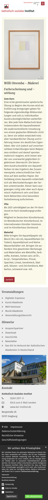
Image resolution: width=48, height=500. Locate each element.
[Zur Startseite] (18, 8)
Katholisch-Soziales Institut (17, 393)
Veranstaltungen (13, 292)
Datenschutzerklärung (29, 471)
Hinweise (8, 322)
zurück (9, 279)
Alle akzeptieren (33, 496)
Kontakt (7, 388)
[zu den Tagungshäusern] (31, 4)
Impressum (5, 474)
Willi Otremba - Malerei (21, 83)
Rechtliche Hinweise (8, 480)
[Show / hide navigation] (43, 3)
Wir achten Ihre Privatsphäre (24, 448)
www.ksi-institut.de (20, 407)
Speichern (11, 496)
